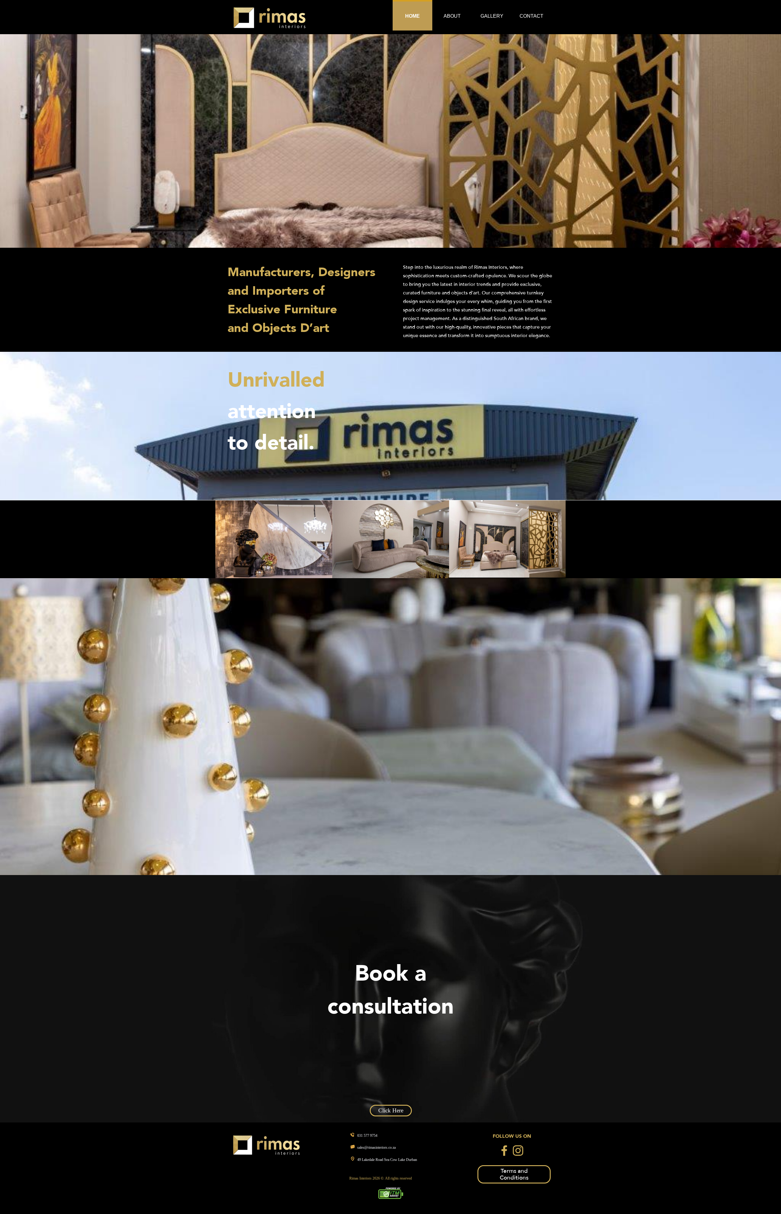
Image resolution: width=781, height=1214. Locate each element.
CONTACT (531, 16)
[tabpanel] (303, 300)
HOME (412, 16)
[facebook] (504, 1150)
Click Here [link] (390, 1110)
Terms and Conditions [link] (514, 1174)
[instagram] (518, 1150)
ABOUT (452, 16)
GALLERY (491, 16)
